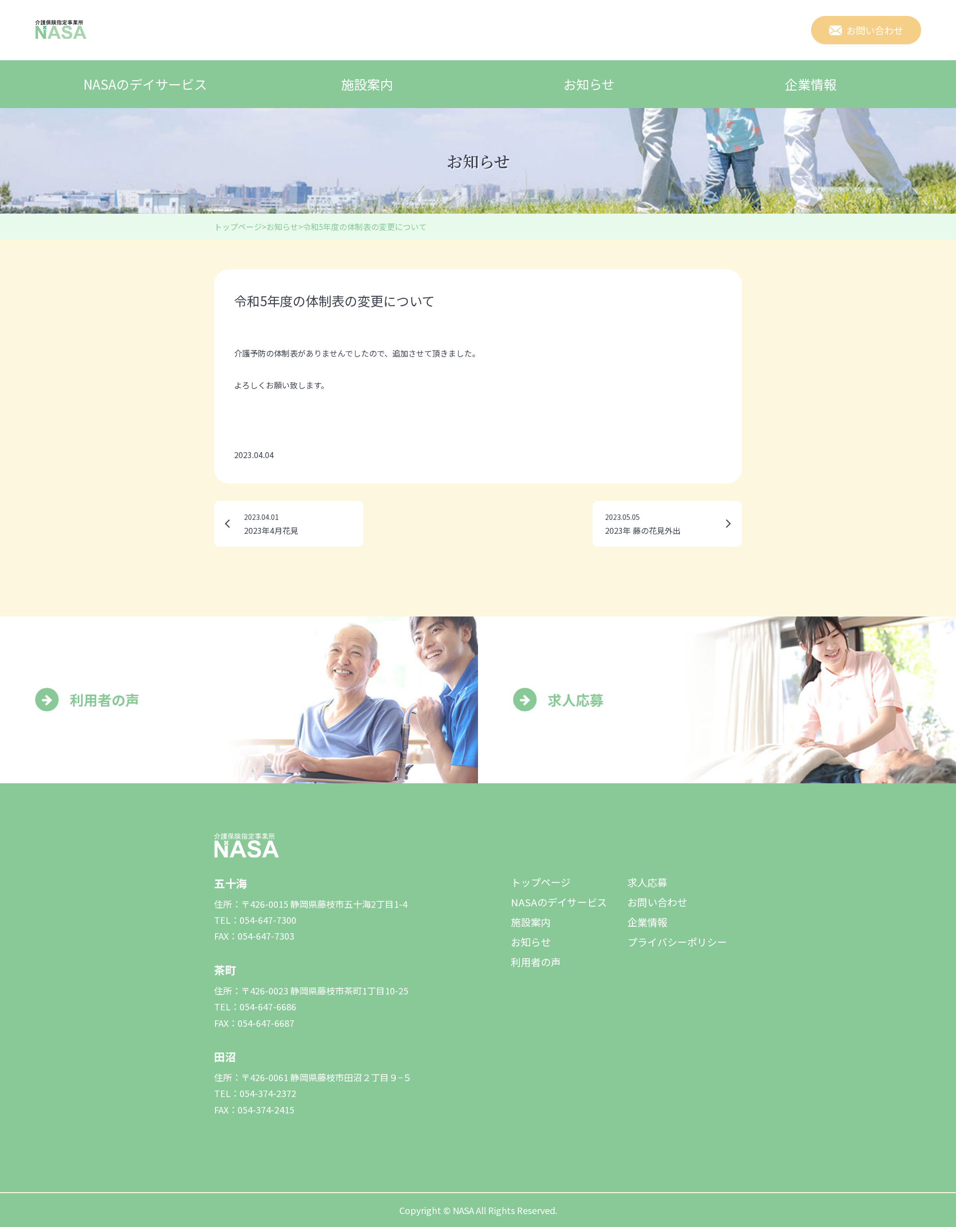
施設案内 (367, 84)
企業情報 (810, 84)
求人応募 (647, 882)
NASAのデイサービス (145, 84)
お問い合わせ (657, 902)
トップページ (541, 882)
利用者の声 (536, 962)
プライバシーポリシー (677, 942)
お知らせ (588, 84)
